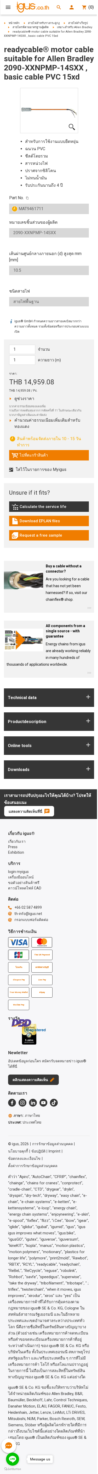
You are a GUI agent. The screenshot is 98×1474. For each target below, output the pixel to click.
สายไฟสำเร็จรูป (78, 23)
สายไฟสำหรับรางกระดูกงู (44, 23)
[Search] (59, 7)
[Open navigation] (8, 7)
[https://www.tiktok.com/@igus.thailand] (54, 1103)
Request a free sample (36, 536)
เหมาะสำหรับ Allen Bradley (74, 27)
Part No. (16, 197)
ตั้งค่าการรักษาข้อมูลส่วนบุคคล (32, 1166)
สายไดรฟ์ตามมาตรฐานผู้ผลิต (31, 27)
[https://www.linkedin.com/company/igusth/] (33, 1103)
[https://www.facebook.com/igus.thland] (12, 1103)
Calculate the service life (40, 508)
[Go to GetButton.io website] (12, 1468)
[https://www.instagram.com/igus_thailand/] (22, 1103)
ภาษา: (27, 1115)
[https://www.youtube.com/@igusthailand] (43, 1103)
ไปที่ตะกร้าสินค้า (29, 456)
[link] (49, 508)
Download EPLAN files (35, 522)
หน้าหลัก (14, 23)
